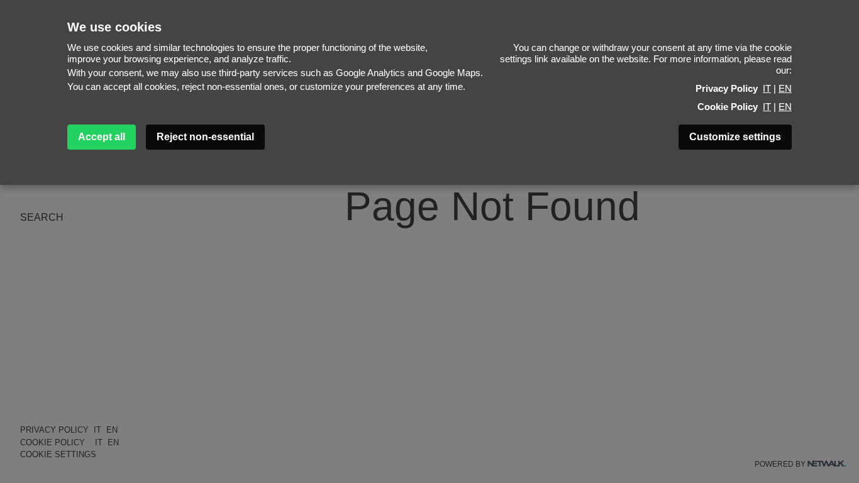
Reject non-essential (205, 136)
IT (767, 88)
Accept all (101, 136)
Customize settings (735, 136)
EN (785, 88)
